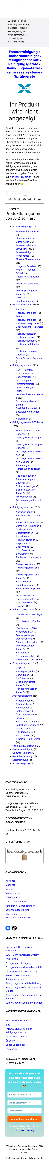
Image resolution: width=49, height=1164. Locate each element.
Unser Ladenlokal (15, 1044)
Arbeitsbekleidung (17, 21)
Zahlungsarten (13, 897)
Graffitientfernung (17, 34)
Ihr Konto (10, 880)
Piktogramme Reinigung (18, 963)
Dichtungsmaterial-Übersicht (21, 971)
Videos (9, 889)
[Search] (22, 5)
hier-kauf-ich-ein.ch (20, 176)
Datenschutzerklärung (17, 910)
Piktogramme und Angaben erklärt (24, 967)
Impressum (11, 1049)
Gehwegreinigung (17, 31)
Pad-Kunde (11, 959)
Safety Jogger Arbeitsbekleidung (23, 983)
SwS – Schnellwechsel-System (22, 954)
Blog (7, 1024)
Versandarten (12, 893)
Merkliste (10, 885)
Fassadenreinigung (17, 27)
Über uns (10, 1040)
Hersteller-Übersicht (16, 1020)
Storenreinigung (16, 41)
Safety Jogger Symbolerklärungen (23, 1002)
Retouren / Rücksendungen (20, 905)
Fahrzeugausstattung (18, 24)
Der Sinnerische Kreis (17, 1036)
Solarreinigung (15, 38)
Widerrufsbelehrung (16, 901)
